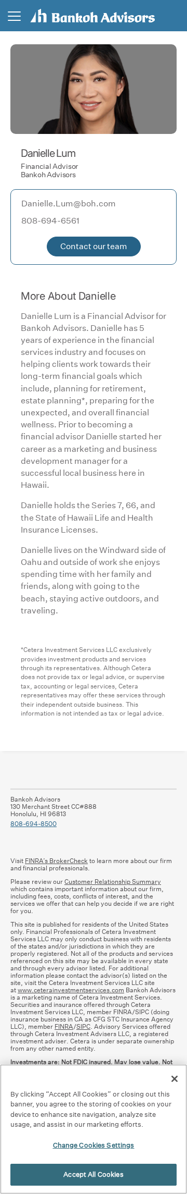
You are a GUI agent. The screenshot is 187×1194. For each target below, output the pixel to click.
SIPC (83, 1026)
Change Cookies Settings (94, 1145)
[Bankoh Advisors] (92, 15)
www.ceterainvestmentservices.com (71, 990)
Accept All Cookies (93, 1174)
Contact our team (93, 246)
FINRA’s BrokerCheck (56, 860)
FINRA (64, 1026)
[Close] (174, 1078)
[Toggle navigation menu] (14, 15)
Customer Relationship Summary (112, 881)
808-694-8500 (33, 823)
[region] (93, 1129)
